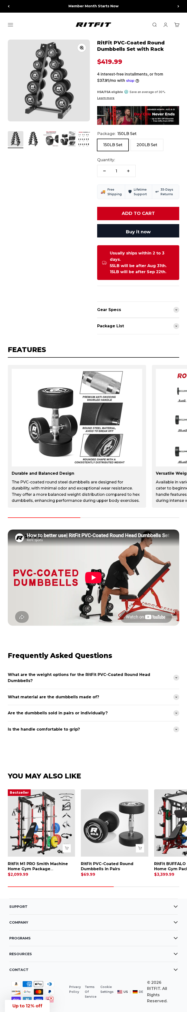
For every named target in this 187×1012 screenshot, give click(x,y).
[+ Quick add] (66, 848)
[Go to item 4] (68, 139)
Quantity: (106, 160)
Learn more (105, 98)
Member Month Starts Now (93, 6)
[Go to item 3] (50, 139)
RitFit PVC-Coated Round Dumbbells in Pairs (107, 866)
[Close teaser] (51, 998)
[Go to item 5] (86, 139)
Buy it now (138, 232)
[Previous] (8, 6)
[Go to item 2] (33, 139)
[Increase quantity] (128, 171)
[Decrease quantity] (104, 171)
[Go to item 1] (15, 139)
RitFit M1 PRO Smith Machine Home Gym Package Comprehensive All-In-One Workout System (38, 871)
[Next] (178, 6)
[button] (27, 1006)
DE (141, 992)
